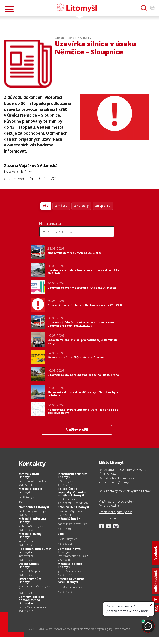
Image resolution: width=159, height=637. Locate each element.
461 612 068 (26, 530)
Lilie (61, 534)
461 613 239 (26, 593)
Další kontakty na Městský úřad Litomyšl (125, 491)
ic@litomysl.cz (66, 481)
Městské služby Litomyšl (30, 535)
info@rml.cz (26, 556)
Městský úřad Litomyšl (29, 475)
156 (21, 502)
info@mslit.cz (27, 541)
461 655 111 (26, 515)
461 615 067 (26, 575)
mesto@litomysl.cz (121, 482)
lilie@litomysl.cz (67, 539)
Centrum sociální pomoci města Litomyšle (31, 600)
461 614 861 (26, 611)
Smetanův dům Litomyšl (30, 580)
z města (61, 206)
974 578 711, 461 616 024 (73, 503)
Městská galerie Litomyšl (70, 565)
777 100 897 (65, 560)
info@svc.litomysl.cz (70, 587)
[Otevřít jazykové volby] (152, 8)
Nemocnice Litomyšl (34, 507)
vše (45, 206)
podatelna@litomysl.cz (32, 481)
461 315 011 (65, 529)
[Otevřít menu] (9, 9)
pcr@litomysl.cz (67, 499)
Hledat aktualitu (50, 223)
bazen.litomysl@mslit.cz (72, 523)
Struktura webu (109, 518)
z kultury (81, 206)
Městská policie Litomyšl (30, 490)
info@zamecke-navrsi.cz (73, 556)
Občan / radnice (66, 38)
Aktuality (85, 38)
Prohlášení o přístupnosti (115, 512)
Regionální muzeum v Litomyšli (35, 550)
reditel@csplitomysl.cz (32, 607)
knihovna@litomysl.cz (32, 526)
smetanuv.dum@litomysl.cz (35, 588)
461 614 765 (65, 575)
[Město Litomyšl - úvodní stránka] (77, 7)
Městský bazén (69, 519)
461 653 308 (65, 543)
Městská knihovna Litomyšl (32, 520)
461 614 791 (26, 545)
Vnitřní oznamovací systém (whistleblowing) (117, 503)
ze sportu (103, 206)
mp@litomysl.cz (28, 497)
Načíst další (76, 430)
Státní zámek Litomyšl (29, 565)
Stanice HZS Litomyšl (73, 507)
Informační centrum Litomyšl (73, 475)
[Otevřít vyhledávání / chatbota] (143, 8)
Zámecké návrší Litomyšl (69, 550)
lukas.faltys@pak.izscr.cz (73, 511)
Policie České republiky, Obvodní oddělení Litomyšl (72, 492)
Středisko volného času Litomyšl (71, 580)
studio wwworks (85, 629)
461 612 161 (65, 485)
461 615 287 (26, 560)
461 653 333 (26, 485)
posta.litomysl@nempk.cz (34, 511)
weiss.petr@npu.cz (30, 571)
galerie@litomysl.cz (69, 571)
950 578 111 (65, 515)
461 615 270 (65, 592)
